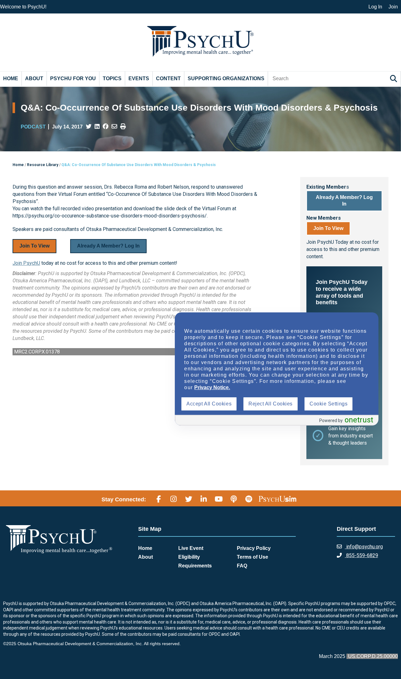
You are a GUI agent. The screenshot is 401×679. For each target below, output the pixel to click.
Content (168, 78)
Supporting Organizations (226, 78)
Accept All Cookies (209, 403)
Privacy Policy (254, 548)
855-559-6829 (361, 555)
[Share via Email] (114, 126)
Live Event (190, 548)
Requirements (195, 565)
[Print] (123, 126)
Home (10, 78)
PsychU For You (73, 78)
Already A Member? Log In (108, 245)
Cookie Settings (328, 403)
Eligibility (189, 557)
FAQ (242, 565)
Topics (112, 78)
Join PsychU (26, 263)
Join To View (34, 245)
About (34, 78)
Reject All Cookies (270, 403)
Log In (375, 6)
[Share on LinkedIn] (97, 126)
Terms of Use (252, 557)
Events (138, 78)
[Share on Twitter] (88, 126)
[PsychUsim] (277, 498)
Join (393, 6)
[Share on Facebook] (105, 126)
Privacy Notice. (212, 387)
